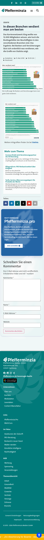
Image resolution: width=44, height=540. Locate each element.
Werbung (8, 463)
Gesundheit (9, 484)
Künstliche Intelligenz (12, 448)
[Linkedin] (8, 373)
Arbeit (6, 481)
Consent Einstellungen (13, 515)
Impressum (18, 520)
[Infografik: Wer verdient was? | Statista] (22, 138)
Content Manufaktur (12, 406)
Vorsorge (7, 499)
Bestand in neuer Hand (13, 441)
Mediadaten (9, 399)
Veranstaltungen (11, 470)
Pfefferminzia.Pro (11, 419)
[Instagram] (11, 373)
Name (6, 305)
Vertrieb (7, 495)
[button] (32, 11)
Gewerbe (8, 491)
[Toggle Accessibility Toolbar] (39, 535)
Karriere (7, 395)
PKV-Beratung (9, 437)
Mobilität (7, 488)
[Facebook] (4, 373)
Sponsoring (8, 466)
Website (6, 322)
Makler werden (10, 444)
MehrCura (8, 423)
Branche (7, 506)
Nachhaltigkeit (10, 452)
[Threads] (14, 373)
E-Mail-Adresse (9, 313)
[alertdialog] (22, 537)
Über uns (8, 391)
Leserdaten (8, 402)
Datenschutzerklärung (32, 520)
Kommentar (8, 278)
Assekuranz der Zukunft (13, 434)
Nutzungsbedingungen (31, 515)
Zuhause (7, 502)
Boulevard (8, 60)
